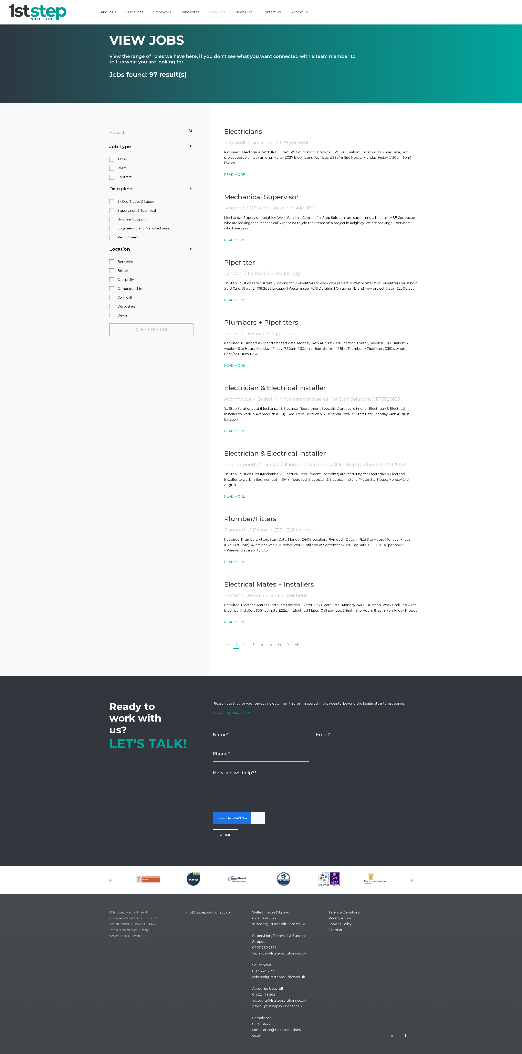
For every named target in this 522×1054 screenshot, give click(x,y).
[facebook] (406, 1036)
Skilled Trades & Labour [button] (136, 202)
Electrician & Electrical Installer (275, 388)
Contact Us (272, 12)
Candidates (190, 12)
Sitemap (335, 930)
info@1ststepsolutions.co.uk (208, 912)
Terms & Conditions (344, 912)
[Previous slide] (110, 881)
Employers (162, 12)
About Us (108, 12)
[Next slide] (411, 881)
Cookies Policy (340, 924)
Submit (225, 835)
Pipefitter (239, 262)
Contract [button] (124, 177)
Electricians (243, 131)
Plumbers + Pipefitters (261, 322)
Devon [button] (122, 315)
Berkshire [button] (125, 262)
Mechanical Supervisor (261, 197)
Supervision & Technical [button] (136, 211)
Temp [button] (122, 159)
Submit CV (299, 12)
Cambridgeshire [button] (130, 289)
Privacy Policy (339, 918)
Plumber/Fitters (250, 519)
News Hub (243, 12)
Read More (234, 175)
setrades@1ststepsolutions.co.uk (278, 924)
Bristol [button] (122, 271)
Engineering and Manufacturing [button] (143, 228)
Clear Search (151, 329)
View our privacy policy (231, 713)
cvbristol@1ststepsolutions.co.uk (278, 977)
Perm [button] (122, 168)
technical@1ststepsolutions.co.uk (279, 953)
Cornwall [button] (124, 297)
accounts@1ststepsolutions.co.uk (279, 1000)
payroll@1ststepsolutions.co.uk (277, 1006)
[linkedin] (393, 1036)
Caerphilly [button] (125, 280)
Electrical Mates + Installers (269, 584)
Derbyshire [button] (126, 306)
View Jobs (217, 12)
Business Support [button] (131, 219)
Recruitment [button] (128, 237)
